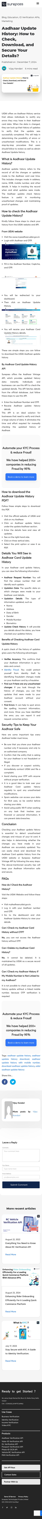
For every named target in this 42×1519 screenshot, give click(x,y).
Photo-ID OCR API (9, 1449)
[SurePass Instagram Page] (11, 1507)
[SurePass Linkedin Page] (16, 1507)
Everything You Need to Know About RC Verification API (20, 1245)
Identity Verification (10, 1420)
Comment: (5, 1147)
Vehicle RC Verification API (13, 1452)
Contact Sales (10, 1474)
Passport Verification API (12, 1447)
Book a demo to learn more (21, 477)
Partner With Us (11, 1482)
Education (13, 17)
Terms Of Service (10, 1496)
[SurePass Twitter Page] (7, 1507)
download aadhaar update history (18, 1066)
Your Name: (5, 1165)
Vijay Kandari (16, 68)
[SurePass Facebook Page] (2, 1507)
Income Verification (10, 1422)
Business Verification (10, 1416)
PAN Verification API (10, 1455)
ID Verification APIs (29, 17)
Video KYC (6, 1425)
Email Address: (6, 1173)
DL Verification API (10, 1444)
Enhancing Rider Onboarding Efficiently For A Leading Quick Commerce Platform (21, 1300)
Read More (10, 1254)
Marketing (7, 21)
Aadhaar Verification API (12, 1438)
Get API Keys (9, 1467)
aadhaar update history (19, 1055)
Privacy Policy (23, 1496)
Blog (4, 17)
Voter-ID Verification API (12, 1441)
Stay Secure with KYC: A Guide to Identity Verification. (20, 1351)
